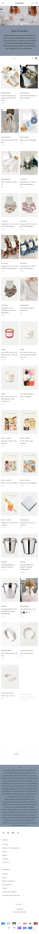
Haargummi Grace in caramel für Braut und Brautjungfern (9, 267)
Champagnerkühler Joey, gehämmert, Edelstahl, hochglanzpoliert (27, 567)
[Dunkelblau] (24, 612)
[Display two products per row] (36, 58)
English (18, 904)
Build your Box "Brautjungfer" (28, 140)
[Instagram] (8, 832)
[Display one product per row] (33, 58)
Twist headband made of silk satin (9, 654)
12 (36, 751)
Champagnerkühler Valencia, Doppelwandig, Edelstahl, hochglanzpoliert (9, 611)
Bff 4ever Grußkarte (25, 396)
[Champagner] (29, 612)
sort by (14, 58)
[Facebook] (3, 832)
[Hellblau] (26, 612)
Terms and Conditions (9, 892)
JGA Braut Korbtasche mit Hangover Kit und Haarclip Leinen (8, 98)
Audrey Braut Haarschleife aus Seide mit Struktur (28, 96)
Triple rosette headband (26, 653)
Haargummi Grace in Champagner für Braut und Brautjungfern (8, 310)
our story (5, 844)
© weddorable (19, 909)
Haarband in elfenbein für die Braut (9, 141)
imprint (4, 855)
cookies (4, 888)
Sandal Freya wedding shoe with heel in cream (27, 738)
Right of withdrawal (8, 881)
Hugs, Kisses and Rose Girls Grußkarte (9, 442)
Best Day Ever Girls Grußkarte (9, 483)
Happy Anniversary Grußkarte (28, 483)
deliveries (5, 874)
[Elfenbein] (21, 612)
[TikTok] (18, 832)
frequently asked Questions (11, 895)
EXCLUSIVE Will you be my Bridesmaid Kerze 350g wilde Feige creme (28, 354)
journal (4, 851)
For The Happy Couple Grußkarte (26, 442)
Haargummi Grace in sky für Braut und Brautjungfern (28, 267)
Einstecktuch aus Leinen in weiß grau (27, 524)
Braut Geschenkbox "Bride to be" (9, 183)
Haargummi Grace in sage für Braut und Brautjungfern (28, 183)
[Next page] (19, 756)
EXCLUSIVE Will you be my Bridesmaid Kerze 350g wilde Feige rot (9, 354)
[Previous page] (2, 751)
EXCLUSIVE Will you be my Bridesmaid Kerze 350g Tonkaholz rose (9, 399)
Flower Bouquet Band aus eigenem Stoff (27, 309)
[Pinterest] (13, 832)
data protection (7, 884)
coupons (5, 859)
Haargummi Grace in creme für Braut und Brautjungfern (10, 225)
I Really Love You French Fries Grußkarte (9, 524)
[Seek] (33, 3)
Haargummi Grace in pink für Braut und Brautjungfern (28, 225)
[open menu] (3, 3)
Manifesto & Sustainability (10, 848)
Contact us (5, 862)
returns (4, 877)
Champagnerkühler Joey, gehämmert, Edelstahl (8, 566)
